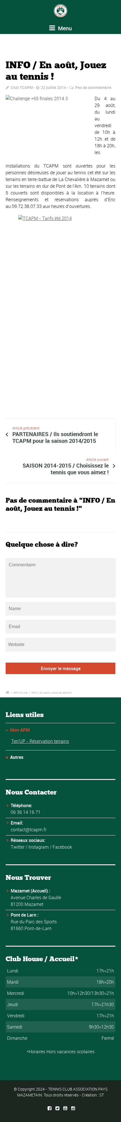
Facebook (62, 847)
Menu (64, 28)
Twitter (17, 847)
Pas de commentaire (93, 87)
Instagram (38, 847)
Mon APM (20, 730)
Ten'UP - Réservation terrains (40, 741)
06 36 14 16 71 (26, 812)
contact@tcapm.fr (28, 829)
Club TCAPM (22, 87)
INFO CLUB (20, 693)
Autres (16, 757)
